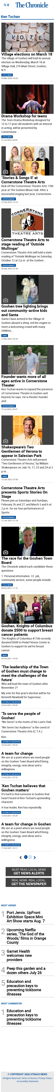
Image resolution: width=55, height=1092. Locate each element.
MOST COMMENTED (11, 1003)
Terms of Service (29, 1078)
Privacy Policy (44, 1078)
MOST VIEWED (8, 905)
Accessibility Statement (27, 1081)
